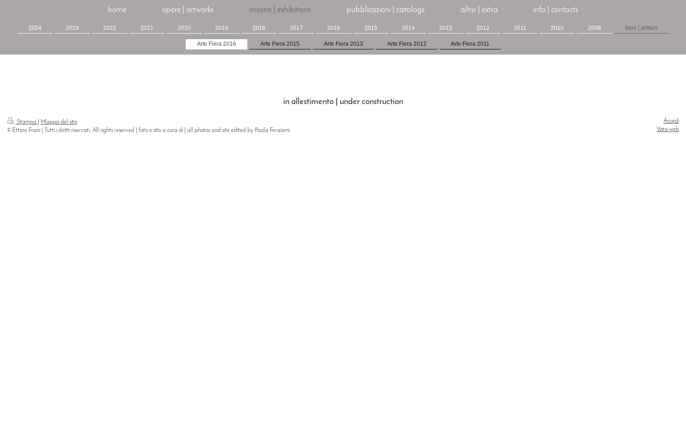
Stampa (26, 122)
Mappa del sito (59, 122)
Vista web (668, 129)
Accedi (671, 121)
